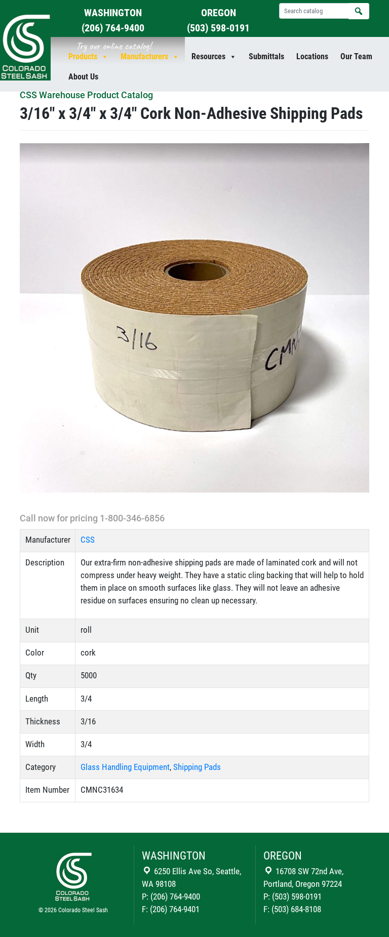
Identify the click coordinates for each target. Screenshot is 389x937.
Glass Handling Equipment (125, 767)
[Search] (358, 11)
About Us (83, 77)
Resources (208, 56)
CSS (88, 540)
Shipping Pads (197, 767)
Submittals (266, 56)
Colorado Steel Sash (83, 910)
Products (82, 56)
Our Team (356, 56)
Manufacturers (144, 56)
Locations (312, 56)
